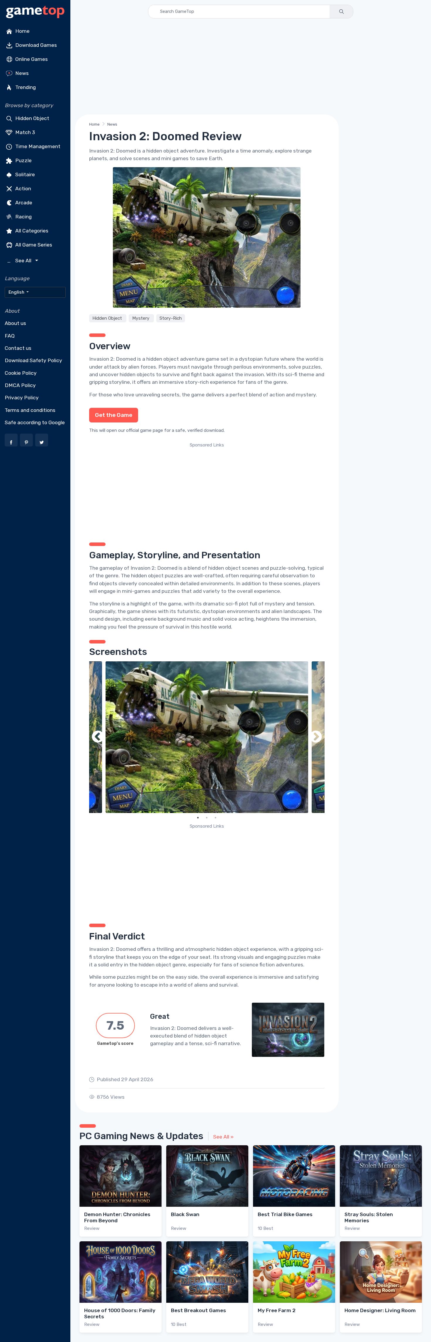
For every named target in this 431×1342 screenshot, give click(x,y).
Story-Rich (170, 318)
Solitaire (24, 174)
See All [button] (20, 261)
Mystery (141, 318)
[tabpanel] (207, 737)
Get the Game (113, 415)
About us (15, 323)
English (17, 292)
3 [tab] (215, 818)
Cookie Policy (21, 373)
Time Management (37, 146)
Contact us (18, 348)
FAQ (10, 336)
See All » (223, 1137)
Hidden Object (31, 118)
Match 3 (24, 132)
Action (22, 188)
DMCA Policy (20, 385)
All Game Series (33, 245)
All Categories (31, 231)
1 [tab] (198, 818)
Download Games (35, 45)
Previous (98, 737)
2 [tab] (207, 818)
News (21, 73)
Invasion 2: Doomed (112, 359)
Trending (25, 87)
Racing (23, 217)
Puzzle (23, 160)
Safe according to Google (35, 422)
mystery (306, 395)
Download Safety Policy (33, 360)
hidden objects (137, 374)
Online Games (31, 59)
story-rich (197, 382)
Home (22, 31)
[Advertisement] (250, 66)
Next (316, 737)
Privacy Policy (22, 397)
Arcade (23, 203)
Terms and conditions (30, 410)
